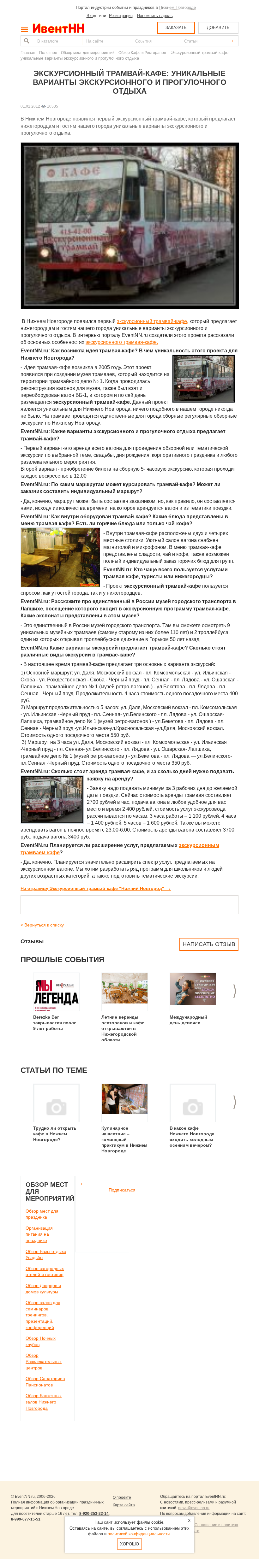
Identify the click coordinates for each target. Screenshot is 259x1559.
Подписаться (122, 1189)
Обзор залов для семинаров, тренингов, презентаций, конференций (43, 1315)
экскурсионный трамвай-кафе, (152, 321)
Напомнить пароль (155, 15)
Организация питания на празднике (39, 1234)
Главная (28, 52)
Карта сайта (124, 1505)
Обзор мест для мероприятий (88, 52)
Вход (91, 15)
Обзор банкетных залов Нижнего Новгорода (44, 1401)
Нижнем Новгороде (177, 7)
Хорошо (129, 1544)
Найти (25, 40)
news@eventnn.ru (193, 1508)
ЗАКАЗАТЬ (176, 27)
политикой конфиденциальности (139, 1534)
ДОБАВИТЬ (218, 27)
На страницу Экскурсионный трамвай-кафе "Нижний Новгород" (96, 888)
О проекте (122, 1497)
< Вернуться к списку (42, 924)
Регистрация (121, 15)
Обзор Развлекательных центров (44, 1361)
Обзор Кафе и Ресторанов (142, 52)
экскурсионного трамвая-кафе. (122, 342)
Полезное (48, 52)
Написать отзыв (209, 944)
